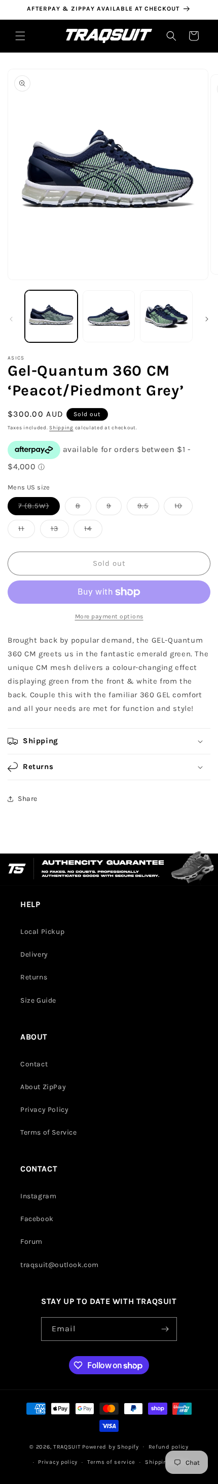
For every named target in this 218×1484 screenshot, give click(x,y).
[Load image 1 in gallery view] (51, 316)
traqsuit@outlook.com (59, 1265)
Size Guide (38, 1000)
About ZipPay (43, 1087)
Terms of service (111, 1462)
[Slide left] (11, 319)
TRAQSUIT (67, 1446)
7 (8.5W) (39, 508)
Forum (31, 1241)
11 (26, 531)
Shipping (61, 428)
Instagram (38, 1196)
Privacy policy (58, 1462)
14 (93, 531)
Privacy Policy (44, 1109)
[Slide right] (207, 319)
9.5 (148, 508)
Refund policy (169, 1447)
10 (183, 508)
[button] (20, 36)
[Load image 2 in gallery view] (109, 316)
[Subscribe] (165, 1329)
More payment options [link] (109, 616)
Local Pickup (42, 931)
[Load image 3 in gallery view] (166, 316)
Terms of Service (48, 1132)
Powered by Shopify (110, 1446)
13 (60, 531)
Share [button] (28, 798)
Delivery (34, 954)
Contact (34, 1064)
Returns (33, 977)
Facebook (37, 1219)
